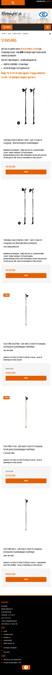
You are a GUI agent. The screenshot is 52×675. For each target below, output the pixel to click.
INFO (26, 171)
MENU (8, 27)
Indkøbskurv (44, 1)
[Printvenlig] (50, 34)
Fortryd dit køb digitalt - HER (12, 662)
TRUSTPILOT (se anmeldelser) (13, 659)
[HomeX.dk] (13, 14)
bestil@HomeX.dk (11, 621)
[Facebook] (26, 667)
